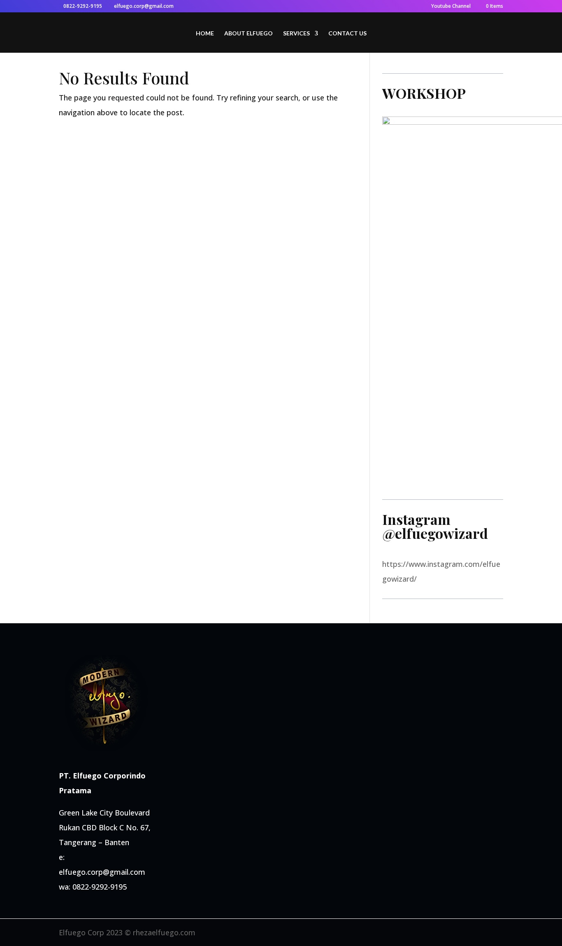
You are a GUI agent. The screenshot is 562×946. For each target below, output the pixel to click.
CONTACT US (347, 33)
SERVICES (296, 33)
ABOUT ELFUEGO (248, 33)
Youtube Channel (451, 6)
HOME (205, 33)
